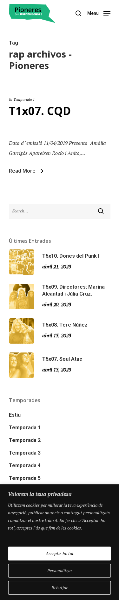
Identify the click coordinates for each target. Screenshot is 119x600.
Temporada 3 (25, 453)
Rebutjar (59, 588)
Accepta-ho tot (60, 553)
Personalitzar (59, 570)
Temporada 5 (25, 478)
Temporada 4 (25, 465)
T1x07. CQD (40, 110)
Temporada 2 (25, 440)
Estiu (15, 415)
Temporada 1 (24, 99)
